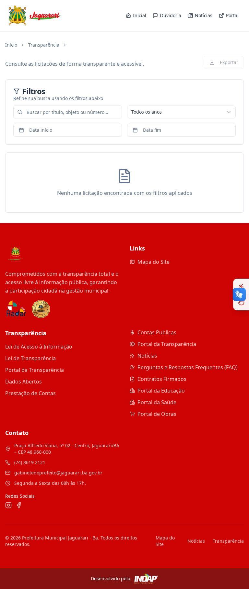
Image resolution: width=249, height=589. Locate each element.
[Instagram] (8, 505)
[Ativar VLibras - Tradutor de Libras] (241, 302)
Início (11, 45)
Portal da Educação (161, 390)
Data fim (152, 130)
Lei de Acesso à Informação (38, 346)
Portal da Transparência (34, 369)
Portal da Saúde (156, 402)
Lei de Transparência (30, 358)
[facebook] (19, 505)
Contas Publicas (156, 332)
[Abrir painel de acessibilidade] (241, 286)
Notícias (147, 355)
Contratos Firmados (161, 379)
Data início (40, 130)
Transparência (43, 45)
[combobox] (181, 112)
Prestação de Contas (30, 393)
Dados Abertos (23, 381)
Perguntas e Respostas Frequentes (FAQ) (187, 367)
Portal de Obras (156, 413)
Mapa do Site (153, 261)
